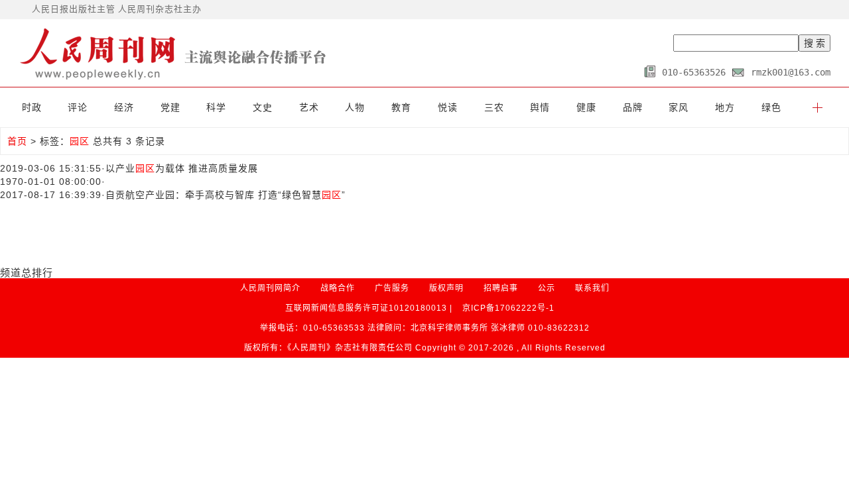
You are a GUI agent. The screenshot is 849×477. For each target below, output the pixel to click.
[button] (817, 107)
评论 (78, 107)
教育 (401, 107)
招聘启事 (501, 288)
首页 (17, 141)
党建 (170, 107)
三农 (494, 107)
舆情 (540, 107)
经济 (124, 107)
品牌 (633, 107)
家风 (678, 107)
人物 (355, 107)
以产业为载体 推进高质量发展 (181, 168)
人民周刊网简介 (270, 288)
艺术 (309, 107)
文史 (263, 107)
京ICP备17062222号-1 (508, 308)
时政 (32, 107)
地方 (725, 107)
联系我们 (592, 288)
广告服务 (392, 288)
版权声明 (446, 288)
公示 (546, 288)
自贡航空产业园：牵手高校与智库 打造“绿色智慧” (225, 194)
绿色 (771, 107)
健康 (586, 107)
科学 (216, 107)
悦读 (448, 107)
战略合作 (337, 288)
